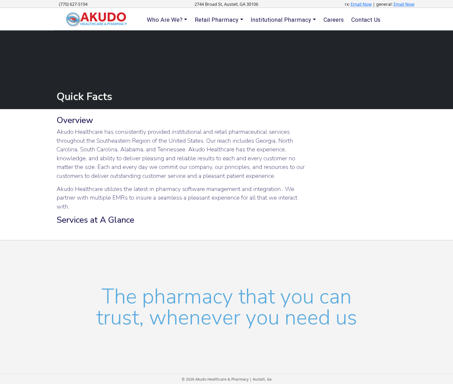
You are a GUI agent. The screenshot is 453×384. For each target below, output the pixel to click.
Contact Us (365, 19)
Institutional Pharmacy (281, 19)
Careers (333, 19)
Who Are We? (164, 19)
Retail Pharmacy (217, 19)
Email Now (361, 4)
